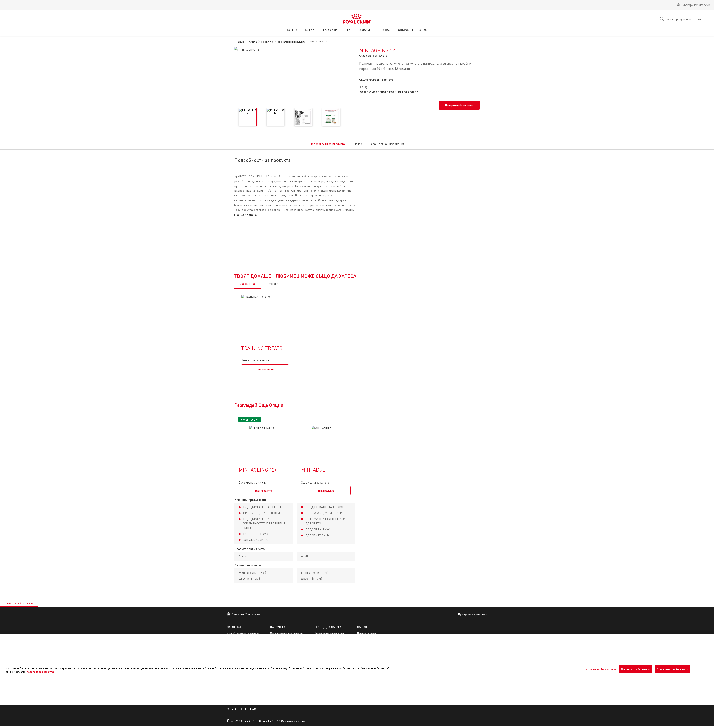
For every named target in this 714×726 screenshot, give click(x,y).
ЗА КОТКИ (234, 717)
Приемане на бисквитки (635, 669)
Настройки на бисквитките (600, 669)
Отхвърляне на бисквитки (672, 669)
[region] (357, 669)
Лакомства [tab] (247, 374)
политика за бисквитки (40, 671)
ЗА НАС (362, 717)
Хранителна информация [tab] (387, 144)
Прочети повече (245, 214)
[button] (352, 118)
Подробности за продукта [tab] (327, 144)
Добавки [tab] (272, 374)
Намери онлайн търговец (459, 105)
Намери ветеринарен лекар (329, 723)
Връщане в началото (472, 704)
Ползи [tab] (358, 144)
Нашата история (366, 723)
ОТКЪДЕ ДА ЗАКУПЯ (328, 717)
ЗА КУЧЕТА (277, 717)
